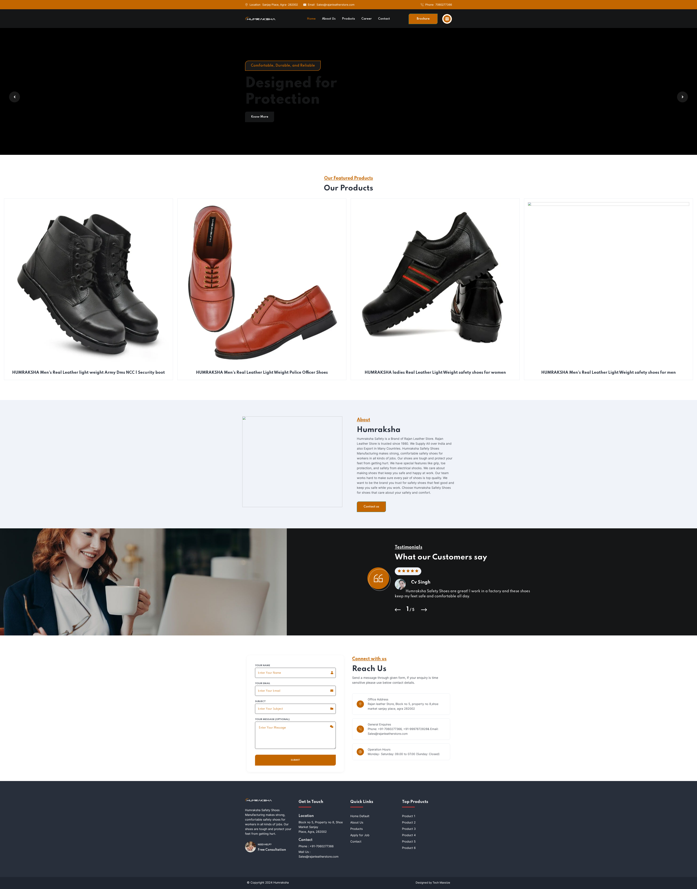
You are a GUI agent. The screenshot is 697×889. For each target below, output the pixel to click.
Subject (260, 701)
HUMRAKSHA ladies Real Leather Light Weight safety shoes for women (435, 373)
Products (356, 829)
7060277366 (443, 4)
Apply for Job (359, 835)
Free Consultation (272, 849)
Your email (262, 683)
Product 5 (409, 841)
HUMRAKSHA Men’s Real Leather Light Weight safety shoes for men (608, 373)
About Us (356, 822)
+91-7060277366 (322, 846)
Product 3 (409, 829)
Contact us (371, 506)
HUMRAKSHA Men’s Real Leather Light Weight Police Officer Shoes (262, 373)
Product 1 (408, 816)
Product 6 (409, 848)
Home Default (359, 816)
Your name (262, 665)
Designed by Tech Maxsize (433, 882)
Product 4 (409, 835)
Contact (355, 841)
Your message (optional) (272, 719)
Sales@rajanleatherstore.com (335, 4)
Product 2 (409, 822)
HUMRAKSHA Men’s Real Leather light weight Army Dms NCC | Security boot (88, 373)
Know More (259, 116)
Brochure (423, 18)
